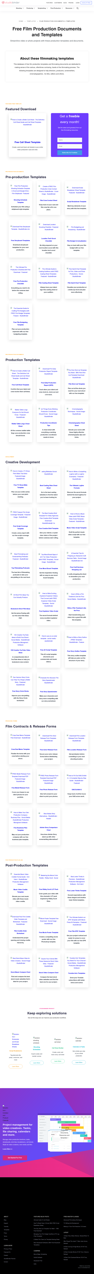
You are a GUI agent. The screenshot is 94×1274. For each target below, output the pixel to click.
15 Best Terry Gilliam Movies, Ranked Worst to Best (76, 1237)
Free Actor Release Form (48, 750)
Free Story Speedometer (48, 692)
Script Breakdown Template (76, 201)
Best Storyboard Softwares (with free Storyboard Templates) (47, 1244)
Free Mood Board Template (48, 568)
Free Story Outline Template (76, 651)
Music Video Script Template (77, 528)
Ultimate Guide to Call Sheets (42, 1220)
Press (5, 1233)
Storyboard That (38, 1261)
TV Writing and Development (71, 1223)
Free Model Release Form (20, 788)
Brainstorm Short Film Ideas (20, 609)
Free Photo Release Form (48, 789)
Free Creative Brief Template (48, 528)
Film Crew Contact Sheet (48, 200)
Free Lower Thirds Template (76, 891)
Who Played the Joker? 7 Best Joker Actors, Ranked (76, 1242)
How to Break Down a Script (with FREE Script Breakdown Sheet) (46, 1224)
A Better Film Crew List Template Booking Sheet (46, 1239)
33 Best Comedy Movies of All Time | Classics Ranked (76, 1253)
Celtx (35, 1264)
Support (6, 1223)
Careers (6, 1255)
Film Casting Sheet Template (49, 283)
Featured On (7, 1252)
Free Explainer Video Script (48, 611)
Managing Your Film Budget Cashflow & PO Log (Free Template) (46, 1235)
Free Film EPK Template (76, 931)
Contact (6, 1262)
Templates (6, 1229)
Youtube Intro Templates (76, 973)
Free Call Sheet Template (27, 142)
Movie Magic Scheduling (40, 1254)
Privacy (6, 1239)
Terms (5, 1236)
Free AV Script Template (48, 650)
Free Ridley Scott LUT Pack (48, 889)
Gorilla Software (38, 1257)
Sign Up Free (86, 3)
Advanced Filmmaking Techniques (73, 1220)
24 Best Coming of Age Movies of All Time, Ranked (75, 1248)
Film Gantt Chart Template (77, 283)
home (21, 21)
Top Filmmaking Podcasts (20, 568)
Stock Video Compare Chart (48, 972)
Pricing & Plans (8, 1249)
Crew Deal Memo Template (20, 749)
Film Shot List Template (77, 384)
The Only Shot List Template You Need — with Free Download (46, 1230)
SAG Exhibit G (77, 789)
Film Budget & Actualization (76, 241)
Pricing (70, 3)
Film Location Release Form (76, 750)
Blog (5, 1220)
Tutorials (6, 1226)
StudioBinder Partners (10, 1258)
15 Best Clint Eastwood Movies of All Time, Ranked (75, 1258)
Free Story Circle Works (20, 691)
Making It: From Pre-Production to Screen (75, 1226)
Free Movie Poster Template (48, 932)
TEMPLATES (31, 21)
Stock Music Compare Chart (20, 972)
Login (77, 3)
